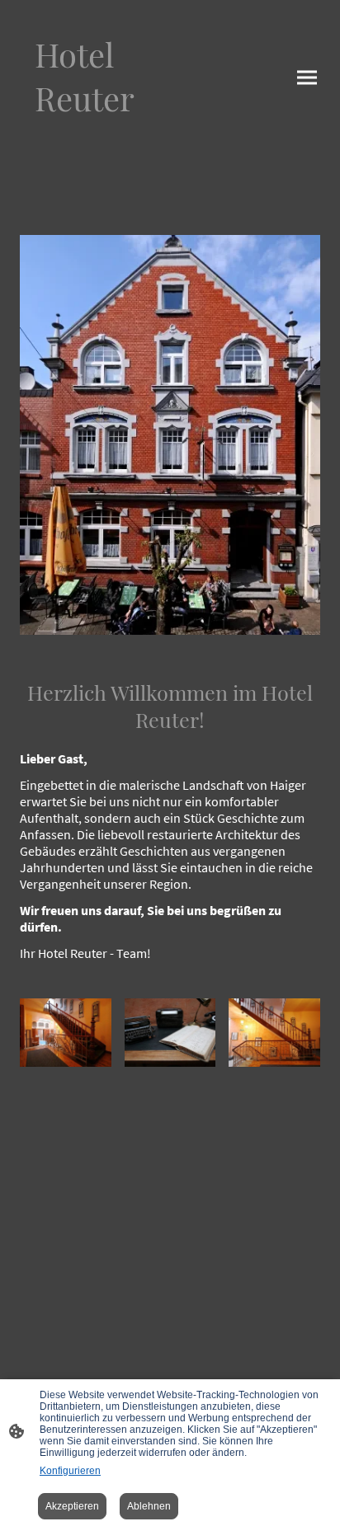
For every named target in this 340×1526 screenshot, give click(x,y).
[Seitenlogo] (91, 136)
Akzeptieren (72, 1506)
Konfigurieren (70, 1471)
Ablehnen (149, 1506)
